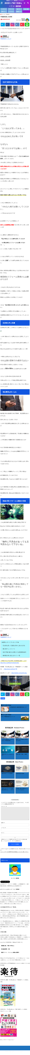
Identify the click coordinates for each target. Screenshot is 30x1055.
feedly (15, 683)
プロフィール (11, 9)
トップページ (3, 9)
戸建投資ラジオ (18, 11)
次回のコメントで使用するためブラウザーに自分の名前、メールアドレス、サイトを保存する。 (14, 840)
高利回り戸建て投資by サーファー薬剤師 (15, 4)
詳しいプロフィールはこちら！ (7, 1039)
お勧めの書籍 (26, 9)
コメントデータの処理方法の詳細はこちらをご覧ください (14, 851)
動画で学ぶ (19, 9)
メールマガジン (11, 11)
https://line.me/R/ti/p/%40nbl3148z (9, 662)
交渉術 (3, 698)
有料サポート (3, 11)
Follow (15, 680)
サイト (2, 832)
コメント (4, 806)
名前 (3, 822)
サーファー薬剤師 (20, 20)
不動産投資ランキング (5, 38)
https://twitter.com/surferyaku (19, 673)
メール (3, 827)
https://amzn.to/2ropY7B (10, 669)
